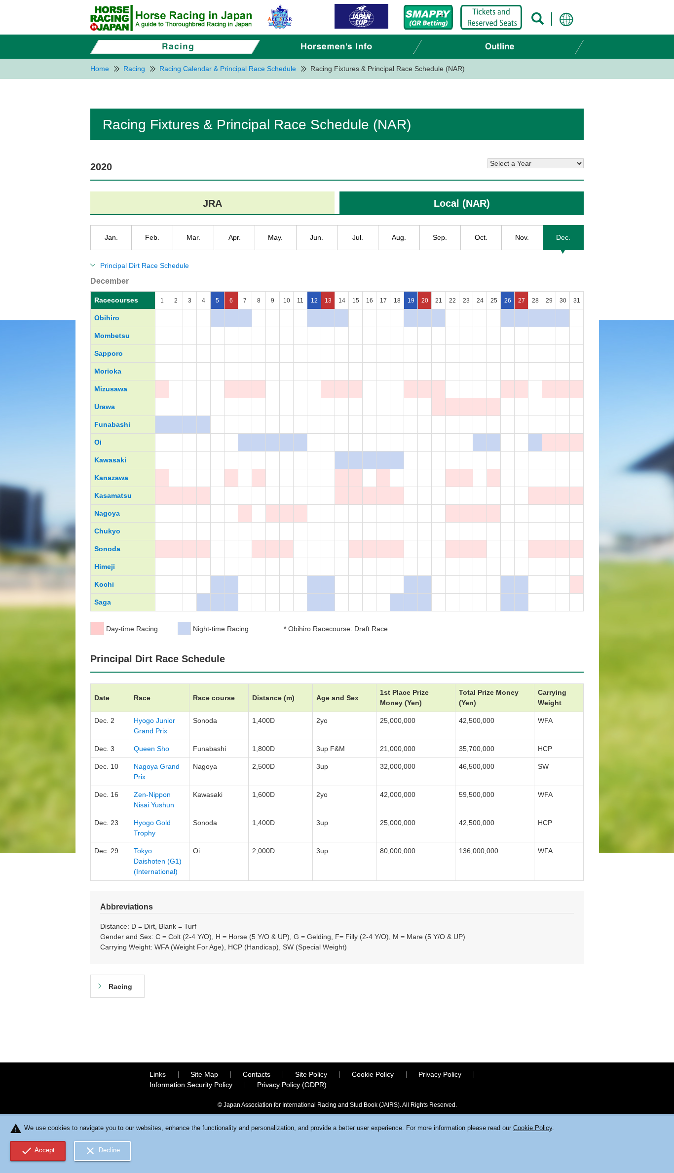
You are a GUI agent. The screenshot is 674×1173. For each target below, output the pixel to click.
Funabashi (112, 424)
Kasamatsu (113, 495)
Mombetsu (112, 336)
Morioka (107, 371)
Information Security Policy (191, 1085)
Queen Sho (151, 749)
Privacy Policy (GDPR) (292, 1085)
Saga (102, 602)
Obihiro (106, 318)
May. (275, 237)
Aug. (399, 237)
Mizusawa (110, 389)
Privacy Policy (439, 1074)
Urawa (104, 407)
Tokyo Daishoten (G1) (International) (158, 861)
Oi (98, 442)
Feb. (152, 237)
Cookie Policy (373, 1074)
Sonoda (107, 549)
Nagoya (107, 513)
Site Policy (311, 1074)
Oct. (481, 237)
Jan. (111, 237)
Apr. (234, 237)
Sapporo (108, 353)
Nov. (522, 237)
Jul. (357, 237)
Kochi (104, 584)
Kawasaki (110, 460)
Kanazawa (111, 478)
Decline (102, 1151)
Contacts (256, 1074)
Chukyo (107, 531)
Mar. (193, 237)
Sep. (440, 237)
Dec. (563, 237)
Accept (38, 1151)
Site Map (204, 1074)
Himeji (104, 566)
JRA (212, 203)
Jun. (316, 237)
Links (158, 1074)
